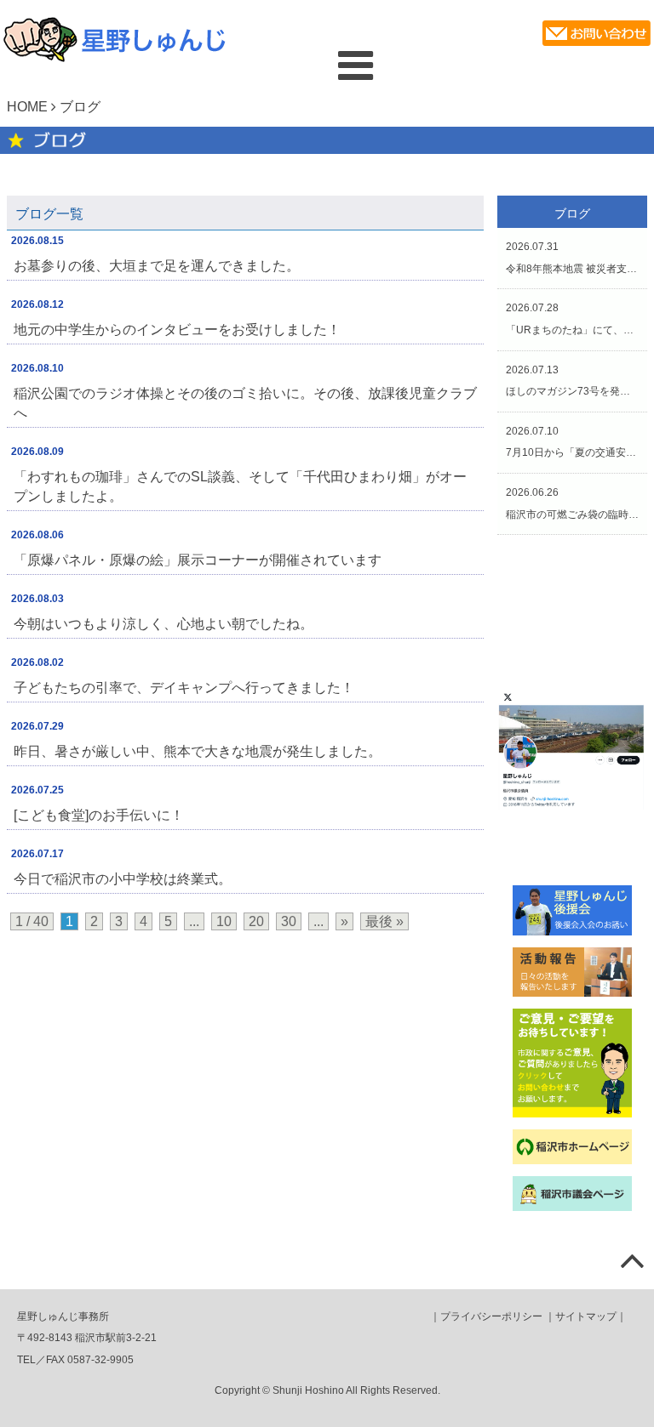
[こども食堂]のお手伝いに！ (99, 815)
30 (288, 921)
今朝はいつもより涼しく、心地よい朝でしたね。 (163, 624)
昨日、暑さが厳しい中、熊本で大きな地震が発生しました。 (198, 751)
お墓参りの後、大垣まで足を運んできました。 (157, 266)
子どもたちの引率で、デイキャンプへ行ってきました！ (184, 687)
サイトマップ (586, 1316)
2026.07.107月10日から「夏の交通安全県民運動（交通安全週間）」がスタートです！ (572, 442)
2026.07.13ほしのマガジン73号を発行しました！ (572, 381)
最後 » (384, 921)
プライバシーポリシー (491, 1316)
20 (256, 921)
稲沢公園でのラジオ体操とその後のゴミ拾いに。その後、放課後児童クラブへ (245, 403)
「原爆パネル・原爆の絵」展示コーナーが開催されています (198, 560)
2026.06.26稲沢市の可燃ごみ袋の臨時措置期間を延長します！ (572, 503)
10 (224, 921)
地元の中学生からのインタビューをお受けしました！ (177, 329)
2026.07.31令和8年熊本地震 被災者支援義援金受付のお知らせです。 (572, 258)
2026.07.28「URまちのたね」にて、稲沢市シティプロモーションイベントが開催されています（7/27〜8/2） (572, 319)
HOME (27, 106)
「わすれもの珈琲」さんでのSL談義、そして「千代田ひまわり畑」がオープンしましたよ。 (240, 486)
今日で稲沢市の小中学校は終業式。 (123, 879)
